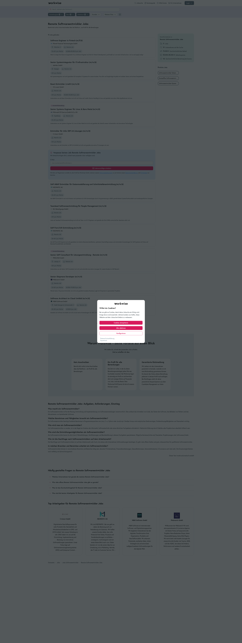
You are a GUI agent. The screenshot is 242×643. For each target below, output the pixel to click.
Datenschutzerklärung (107, 338)
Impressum (103, 340)
